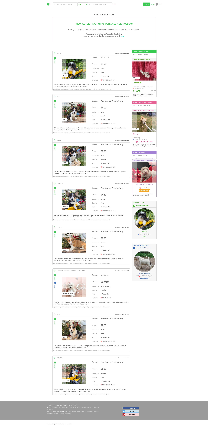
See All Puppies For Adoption (142, 105)
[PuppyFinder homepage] (48, 4)
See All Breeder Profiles (140, 155)
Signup (146, 4)
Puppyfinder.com (51, 407)
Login (153, 4)
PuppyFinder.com (53, 405)
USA (101, 80)
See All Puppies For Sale (140, 54)
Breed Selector (61, 411)
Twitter (132, 411)
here (122, 36)
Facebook (132, 408)
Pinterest (132, 415)
